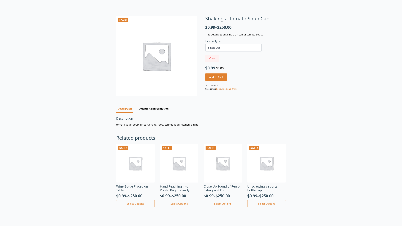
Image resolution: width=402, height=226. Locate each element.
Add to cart (216, 77)
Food (218, 88)
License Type (212, 41)
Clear (212, 58)
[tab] (124, 109)
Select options (135, 203)
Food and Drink (229, 88)
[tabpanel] (201, 121)
